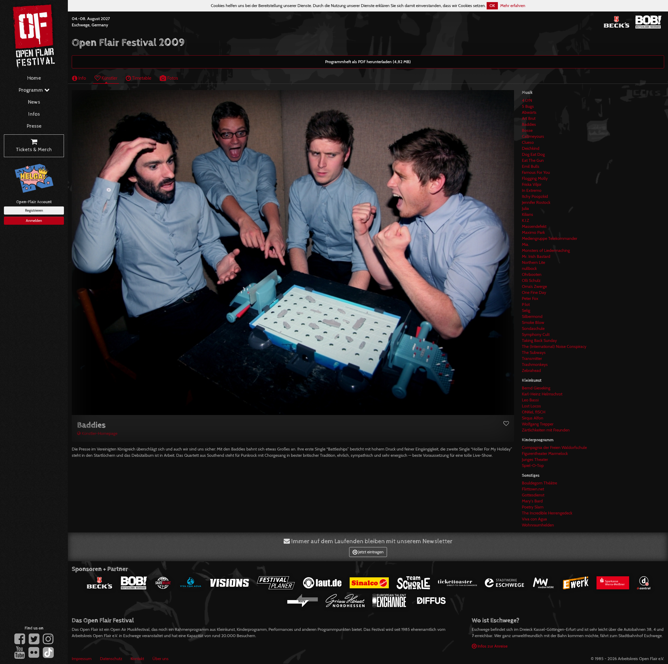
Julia (525, 208)
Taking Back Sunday (539, 340)
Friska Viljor (531, 184)
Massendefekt (534, 226)
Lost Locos (531, 406)
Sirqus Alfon (532, 418)
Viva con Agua (534, 519)
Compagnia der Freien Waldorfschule (554, 447)
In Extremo (531, 190)
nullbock (529, 268)
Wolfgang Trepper (537, 424)
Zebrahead (531, 370)
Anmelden (34, 220)
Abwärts (529, 112)
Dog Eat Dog (533, 154)
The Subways (534, 352)
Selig (526, 310)
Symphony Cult (536, 334)
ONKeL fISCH (533, 412)
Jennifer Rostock (536, 202)
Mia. (525, 244)
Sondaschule (533, 328)
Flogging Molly (535, 178)
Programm (31, 90)
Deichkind (530, 148)
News (34, 102)
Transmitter (532, 358)
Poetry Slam (533, 507)
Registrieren (34, 210)
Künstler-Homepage (99, 433)
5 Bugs (528, 106)
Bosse (527, 130)
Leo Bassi (530, 400)
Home (34, 78)
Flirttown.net (533, 489)
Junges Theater (535, 459)
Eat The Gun (533, 160)
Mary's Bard (532, 501)
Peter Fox (530, 298)
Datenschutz (111, 658)
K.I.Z (525, 220)
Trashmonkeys (535, 364)
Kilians (527, 214)
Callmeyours (533, 136)
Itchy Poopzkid (535, 196)
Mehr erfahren (512, 5)
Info (81, 78)
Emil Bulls (530, 166)
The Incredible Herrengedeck (547, 513)
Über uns (160, 658)
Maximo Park (533, 232)
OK (492, 5)
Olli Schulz (531, 280)
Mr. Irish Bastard (536, 256)
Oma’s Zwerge (534, 286)
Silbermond (532, 316)
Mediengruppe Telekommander (549, 238)
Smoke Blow (533, 322)
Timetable (141, 78)
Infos (34, 114)
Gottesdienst (533, 495)
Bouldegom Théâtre (539, 483)
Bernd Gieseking (536, 388)
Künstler (108, 78)
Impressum (82, 658)
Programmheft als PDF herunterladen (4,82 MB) (368, 61)
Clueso (528, 142)
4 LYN (527, 100)
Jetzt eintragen (370, 551)
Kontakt (137, 658)
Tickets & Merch (34, 150)
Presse (34, 126)
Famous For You (536, 172)
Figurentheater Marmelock (545, 453)
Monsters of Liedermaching (546, 250)
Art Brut (528, 118)
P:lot (526, 304)
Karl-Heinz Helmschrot (542, 394)
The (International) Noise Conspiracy (554, 346)
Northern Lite (533, 262)
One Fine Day (534, 292)
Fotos (172, 78)
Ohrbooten (531, 274)
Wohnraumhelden (538, 525)
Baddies (529, 124)
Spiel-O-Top (533, 465)
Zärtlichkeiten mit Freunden (546, 430)
